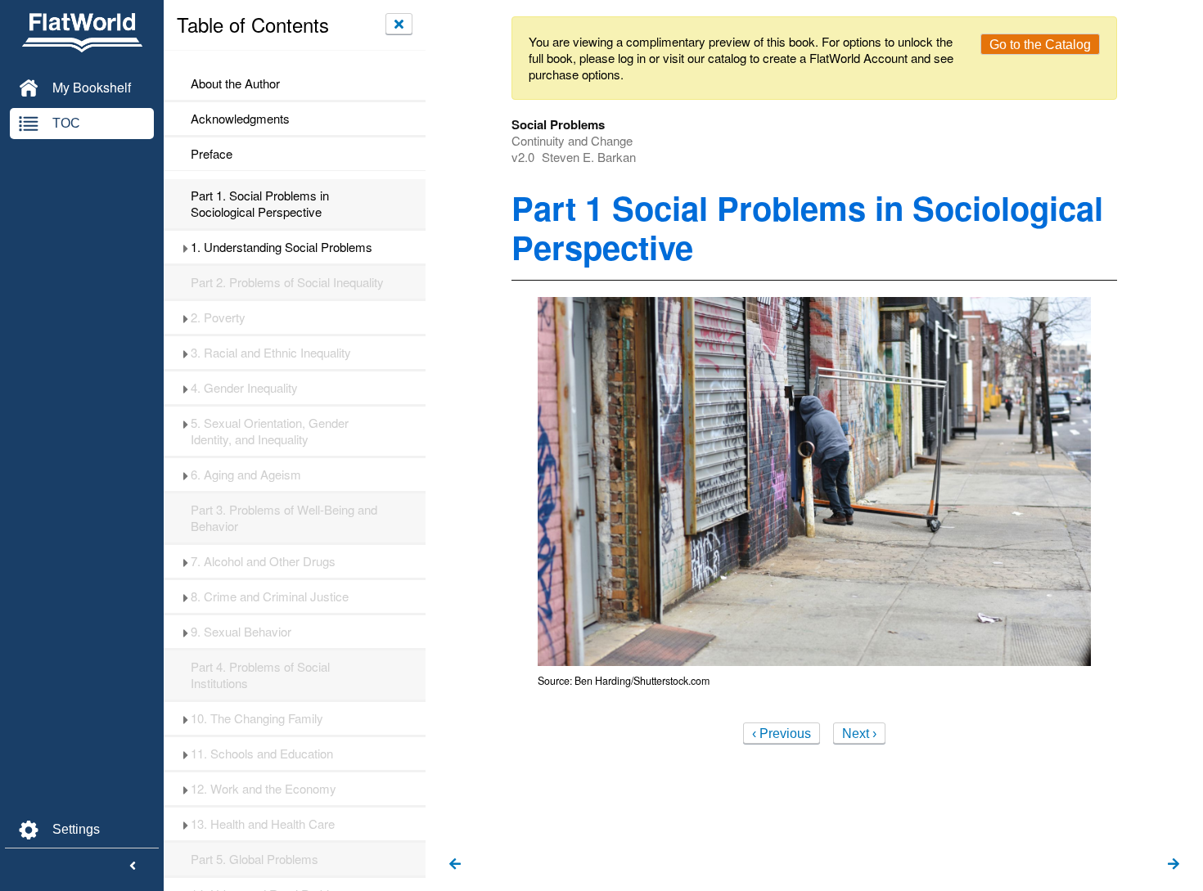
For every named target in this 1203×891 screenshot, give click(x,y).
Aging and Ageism (246, 474)
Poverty (218, 317)
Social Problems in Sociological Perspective (260, 203)
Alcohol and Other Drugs (263, 561)
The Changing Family (257, 718)
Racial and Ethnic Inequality (271, 352)
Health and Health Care (263, 824)
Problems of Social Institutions (260, 675)
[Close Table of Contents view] (398, 23)
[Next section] (1173, 864)
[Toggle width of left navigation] (132, 866)
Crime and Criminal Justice (270, 596)
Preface (211, 154)
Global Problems (254, 859)
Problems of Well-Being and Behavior (284, 518)
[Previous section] (455, 864)
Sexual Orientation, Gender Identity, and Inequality (270, 431)
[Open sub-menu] (185, 247)
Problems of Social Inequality (287, 282)
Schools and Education (262, 753)
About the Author (235, 83)
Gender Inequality (244, 388)
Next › (859, 733)
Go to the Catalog (1040, 45)
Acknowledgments (240, 118)
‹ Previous (781, 733)
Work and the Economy (263, 789)
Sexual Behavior (241, 631)
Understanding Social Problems (281, 247)
